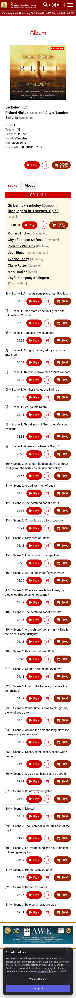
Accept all (38, 988)
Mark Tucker (17, 272)
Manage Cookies (38, 979)
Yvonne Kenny (18, 259)
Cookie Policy (45, 971)
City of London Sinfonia (26, 240)
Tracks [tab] (12, 185)
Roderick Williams (21, 246)
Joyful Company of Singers (28, 278)
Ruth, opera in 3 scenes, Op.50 (33, 211)
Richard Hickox (16, 113)
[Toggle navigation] (70, 5)
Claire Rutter (17, 265)
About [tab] (30, 185)
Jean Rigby (16, 253)
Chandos (21, 138)
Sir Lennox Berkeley (24, 205)
